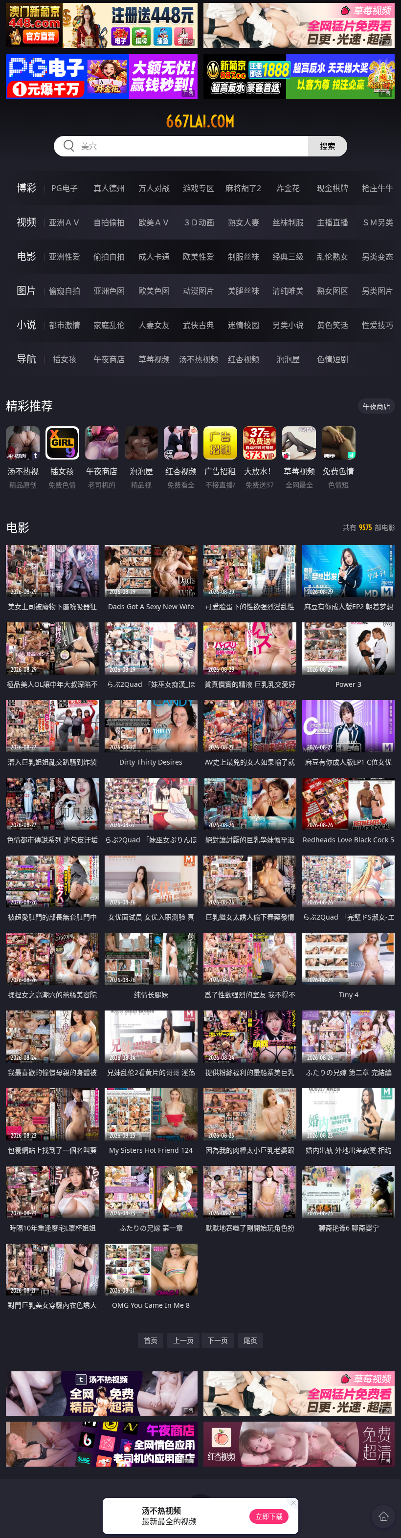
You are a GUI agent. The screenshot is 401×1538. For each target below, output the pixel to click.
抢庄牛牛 (377, 188)
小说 (26, 324)
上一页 (183, 1340)
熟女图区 (332, 291)
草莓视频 (154, 359)
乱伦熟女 (332, 256)
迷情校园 (243, 325)
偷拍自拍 (109, 256)
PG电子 (64, 188)
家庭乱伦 (109, 325)
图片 (26, 290)
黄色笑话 (332, 325)
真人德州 (109, 188)
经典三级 (288, 256)
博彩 (26, 188)
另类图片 (377, 291)
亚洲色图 (109, 291)
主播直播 (332, 222)
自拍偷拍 (109, 222)
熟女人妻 (243, 222)
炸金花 (288, 188)
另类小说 (288, 325)
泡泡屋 (288, 359)
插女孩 (64, 359)
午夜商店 (109, 359)
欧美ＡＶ (154, 222)
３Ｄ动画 (198, 222)
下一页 (217, 1340)
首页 (150, 1340)
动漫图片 (198, 291)
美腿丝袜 (243, 291)
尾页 (250, 1340)
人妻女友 (154, 325)
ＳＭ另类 (377, 222)
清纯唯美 (288, 291)
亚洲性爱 (64, 256)
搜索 (327, 146)
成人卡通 (154, 256)
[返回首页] (383, 1516)
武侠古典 (198, 325)
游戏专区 (198, 188)
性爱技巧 (377, 325)
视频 (26, 222)
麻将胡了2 (243, 188)
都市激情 (64, 325)
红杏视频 (243, 359)
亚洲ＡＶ (64, 222)
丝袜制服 (288, 222)
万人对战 (154, 188)
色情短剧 (332, 359)
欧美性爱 (198, 256)
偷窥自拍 (64, 291)
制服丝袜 (243, 256)
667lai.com (200, 121)
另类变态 (377, 256)
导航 (26, 359)
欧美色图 (154, 291)
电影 (26, 256)
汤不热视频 (198, 359)
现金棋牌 (332, 188)
